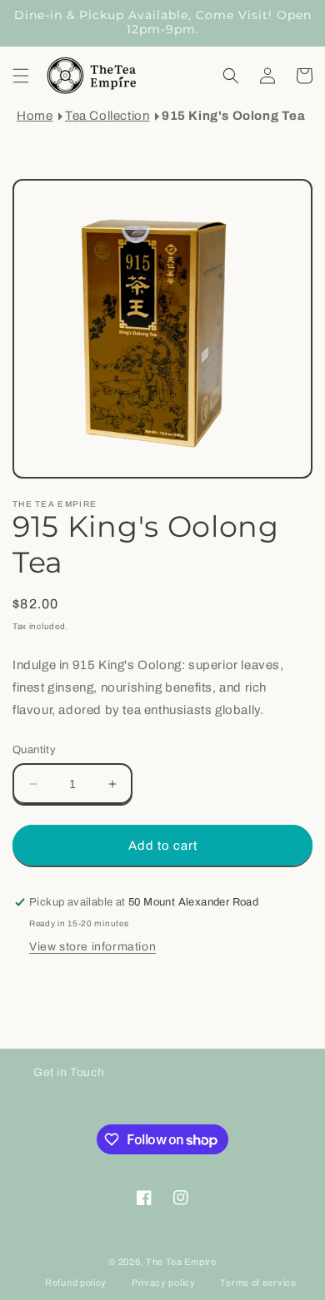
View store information (92, 946)
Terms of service (258, 1283)
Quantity (34, 750)
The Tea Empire (181, 1262)
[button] (20, 75)
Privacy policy (164, 1283)
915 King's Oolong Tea (234, 115)
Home (34, 115)
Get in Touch (68, 1072)
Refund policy (76, 1283)
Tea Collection (107, 115)
